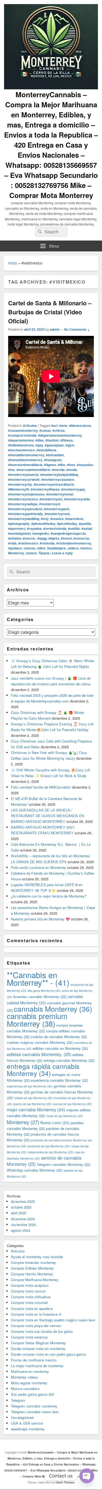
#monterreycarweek (24, 479)
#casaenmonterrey (23, 430)
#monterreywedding (23, 518)
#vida (12, 543)
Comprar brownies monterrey (33, 1262)
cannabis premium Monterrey (37, 1019)
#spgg (42, 538)
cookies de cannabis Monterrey (59, 1036)
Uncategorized (22, 1417)
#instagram (53, 459)
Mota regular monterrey (29, 1382)
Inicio (12, 263)
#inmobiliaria (46, 450)
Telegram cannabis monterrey (34, 1406)
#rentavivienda (54, 528)
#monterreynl (49, 503)
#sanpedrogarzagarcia (68, 533)
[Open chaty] (86, 1475)
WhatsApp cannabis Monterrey (34, 1170)
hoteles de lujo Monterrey (33, 1098)
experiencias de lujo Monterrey (29, 1086)
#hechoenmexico (21, 450)
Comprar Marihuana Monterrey (34, 1279)
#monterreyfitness (45, 489)
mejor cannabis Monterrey (36, 1109)
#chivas (58, 430)
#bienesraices (80, 425)
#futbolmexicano (21, 445)
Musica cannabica (25, 1388)
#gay (39, 445)
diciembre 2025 (23, 1201)
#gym (70, 445)
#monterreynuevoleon (25, 508)
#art (54, 425)
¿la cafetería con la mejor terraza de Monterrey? (48, 896)
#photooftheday (43, 523)
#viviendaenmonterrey (73, 543)
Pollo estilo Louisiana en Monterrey (38, 867)
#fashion (52, 440)
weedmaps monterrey (28, 1428)
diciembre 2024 (23, 1218)
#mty (45, 518)
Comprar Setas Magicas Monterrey (38, 1342)
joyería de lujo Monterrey (32, 1104)
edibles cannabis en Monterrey (60, 1048)
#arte (63, 425)
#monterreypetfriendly (25, 513)
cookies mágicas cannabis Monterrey (40, 1042)
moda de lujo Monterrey (64, 1116)
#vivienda (47, 543)
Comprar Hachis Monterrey (32, 1273)
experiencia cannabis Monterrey (59, 1080)
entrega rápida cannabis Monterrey (43, 1069)
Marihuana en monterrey (30, 1371)
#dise (39, 440)
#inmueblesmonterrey (25, 459)
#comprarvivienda (22, 435)
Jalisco (73, 548)
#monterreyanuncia (23, 474)
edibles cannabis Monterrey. (39, 1054)
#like (61, 464)
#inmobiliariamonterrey (26, 454)
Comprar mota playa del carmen (36, 1325)
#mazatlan (85, 464)
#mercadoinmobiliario (33, 469)
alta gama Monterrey (44, 991)
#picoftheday (67, 523)
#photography (19, 523)
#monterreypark (56, 508)
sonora (31, 553)
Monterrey (16, 553)
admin (54, 329)
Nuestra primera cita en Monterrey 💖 (40, 919)
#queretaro (16, 528)
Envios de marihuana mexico (34, 1360)
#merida (58, 469)
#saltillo (74, 528)
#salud (87, 528)
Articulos (30, 425)
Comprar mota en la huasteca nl (36, 1314)
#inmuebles (55, 454)
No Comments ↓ (77, 329)
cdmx (41, 548)
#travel (66, 538)
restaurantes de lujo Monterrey (50, 1152)
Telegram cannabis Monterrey (63, 1164)
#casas (45, 430)
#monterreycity (20, 484)
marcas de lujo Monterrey (72, 1104)
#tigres (53, 538)
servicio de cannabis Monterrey (44, 1160)
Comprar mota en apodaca (31, 1308)
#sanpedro (40, 533)
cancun (29, 548)
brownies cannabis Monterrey (39, 996)
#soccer (29, 538)
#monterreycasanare (57, 479)
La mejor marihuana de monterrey (37, 1365)
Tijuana (44, 553)
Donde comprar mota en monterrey (38, 1348)
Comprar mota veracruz (29, 1337)
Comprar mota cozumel (29, 1302)
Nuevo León (54, 1122)
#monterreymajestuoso (26, 494)
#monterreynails (77, 499)
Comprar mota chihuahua (30, 1296)
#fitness (66, 440)
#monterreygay (73, 489)
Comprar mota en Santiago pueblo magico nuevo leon (53, 1319)
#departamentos (21, 440)
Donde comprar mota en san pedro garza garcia (48, 1354)
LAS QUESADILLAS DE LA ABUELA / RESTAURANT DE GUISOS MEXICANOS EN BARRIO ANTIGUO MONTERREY (47, 815)
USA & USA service (27, 1423)
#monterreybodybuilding (59, 474)
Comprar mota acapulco (29, 1285)
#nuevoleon (74, 518)
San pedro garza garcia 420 (32, 1394)
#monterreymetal (59, 494)
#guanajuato (54, 445)
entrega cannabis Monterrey (69, 1060)
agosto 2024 (20, 1230)
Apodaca (15, 548)
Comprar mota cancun (28, 1291)
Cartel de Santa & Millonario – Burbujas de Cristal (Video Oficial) (49, 312)
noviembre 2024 (23, 1224)
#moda (71, 469)
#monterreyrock (57, 513)
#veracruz (81, 538)
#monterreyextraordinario (54, 484)
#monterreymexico (23, 499)
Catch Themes (65, 1482)
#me (11, 469)
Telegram (18, 1400)
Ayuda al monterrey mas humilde (37, 1256)
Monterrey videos (24, 1377)
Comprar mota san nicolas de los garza (42, 1331)
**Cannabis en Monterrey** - (38, 978)
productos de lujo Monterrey (48, 1146)
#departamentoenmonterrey (60, 435)
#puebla (85, 523)
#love (71, 464)
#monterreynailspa (23, 503)
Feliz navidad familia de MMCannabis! (41, 787)
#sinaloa (14, 538)
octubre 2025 (21, 1207)
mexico (86, 548)
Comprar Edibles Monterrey (32, 1268)
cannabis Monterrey (53, 1009)
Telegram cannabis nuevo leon (35, 1411)
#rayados (34, 528)
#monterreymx (51, 499)
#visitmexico (28, 543)
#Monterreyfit (18, 489)
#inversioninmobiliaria (25, 464)
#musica (57, 518)
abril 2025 (18, 1212)
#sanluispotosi (19, 533)
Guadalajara (56, 548)
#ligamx (50, 464)
